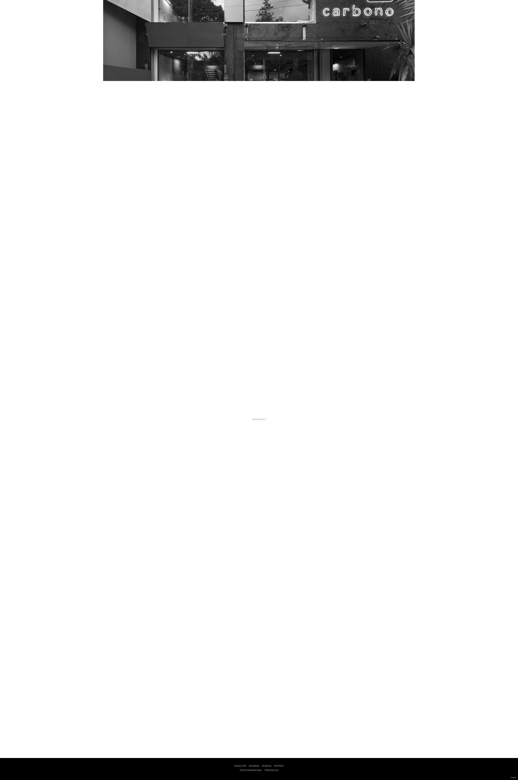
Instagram (254, 766)
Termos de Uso (271, 770)
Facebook (266, 766)
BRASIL (255, 420)
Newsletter (240, 766)
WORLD (262, 420)
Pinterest (279, 766)
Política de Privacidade (251, 770)
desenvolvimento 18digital (259, 775)
